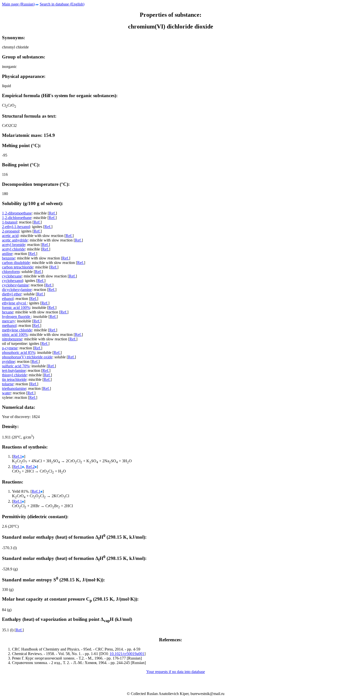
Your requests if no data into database (175, 672)
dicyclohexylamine (17, 289)
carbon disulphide (16, 262)
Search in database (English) (62, 4)
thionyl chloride (14, 375)
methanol (9, 325)
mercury (8, 321)
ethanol (7, 298)
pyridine (8, 361)
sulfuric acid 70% (15, 366)
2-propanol (10, 231)
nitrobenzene (12, 339)
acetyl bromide (13, 244)
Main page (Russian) (18, 4)
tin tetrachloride (14, 379)
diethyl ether (11, 294)
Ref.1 (17, 456)
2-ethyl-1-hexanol (16, 227)
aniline (7, 253)
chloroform (10, 271)
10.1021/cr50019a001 (127, 654)
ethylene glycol (14, 303)
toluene (7, 384)
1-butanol (9, 222)
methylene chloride (17, 330)
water (6, 393)
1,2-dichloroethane (16, 218)
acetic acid (10, 235)
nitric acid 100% (15, 334)
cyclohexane (12, 276)
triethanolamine (14, 388)
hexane (7, 312)
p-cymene (9, 348)
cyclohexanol (12, 280)
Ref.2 (30, 467)
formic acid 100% (16, 307)
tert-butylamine (14, 370)
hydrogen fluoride (16, 316)
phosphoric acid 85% (18, 352)
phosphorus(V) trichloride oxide (27, 357)
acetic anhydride (15, 240)
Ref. (52, 213)
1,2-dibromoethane (17, 213)
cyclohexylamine (15, 285)
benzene (8, 258)
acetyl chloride (13, 249)
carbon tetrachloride (17, 267)
